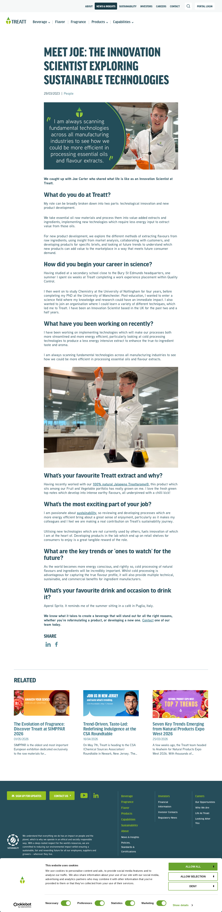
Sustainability (127, 6)
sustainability (86, 512)
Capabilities (121, 22)
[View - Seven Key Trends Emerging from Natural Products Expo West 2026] (180, 703)
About (89, 6)
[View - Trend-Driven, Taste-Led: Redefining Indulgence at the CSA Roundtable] (111, 703)
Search (188, 6)
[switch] (100, 903)
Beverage (40, 22)
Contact (175, 6)
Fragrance (78, 22)
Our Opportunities (205, 802)
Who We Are (202, 808)
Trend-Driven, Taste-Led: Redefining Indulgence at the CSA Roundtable (109, 731)
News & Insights (105, 6)
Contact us (61, 795)
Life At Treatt (202, 813)
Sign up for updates (28, 795)
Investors (146, 6)
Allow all (193, 866)
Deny (193, 886)
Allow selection (193, 876)
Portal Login (204, 6)
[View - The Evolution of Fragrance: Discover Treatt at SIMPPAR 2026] (41, 703)
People (69, 93)
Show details (181, 905)
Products (98, 22)
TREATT (16, 20)
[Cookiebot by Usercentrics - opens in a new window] (22, 905)
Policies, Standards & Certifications (128, 847)
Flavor (60, 22)
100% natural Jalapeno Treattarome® (121, 484)
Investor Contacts (168, 812)
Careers (161, 6)
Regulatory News (167, 818)
